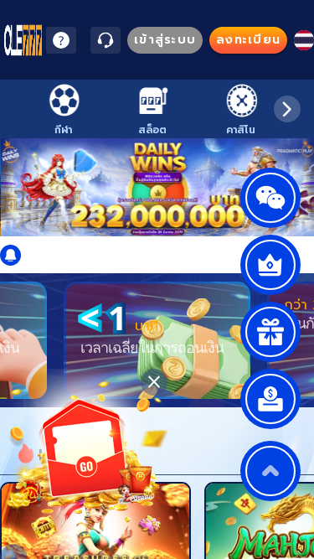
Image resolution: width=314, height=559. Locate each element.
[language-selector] (304, 40)
